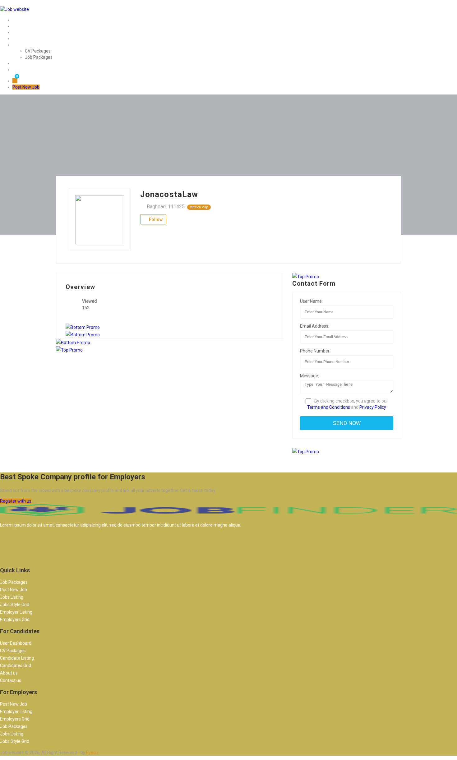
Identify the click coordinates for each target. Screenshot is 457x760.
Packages (22, 44)
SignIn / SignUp (27, 63)
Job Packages (39, 57)
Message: (309, 375)
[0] (14, 80)
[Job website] (14, 9)
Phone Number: (315, 350)
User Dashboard (15, 643)
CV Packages (38, 50)
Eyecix (92, 752)
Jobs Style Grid (14, 604)
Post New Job (25, 69)
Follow (155, 219)
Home (18, 19)
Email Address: (314, 326)
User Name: (311, 301)
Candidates (23, 38)
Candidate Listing (17, 658)
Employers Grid (15, 619)
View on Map (199, 207)
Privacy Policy (372, 407)
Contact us (10, 680)
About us (9, 672)
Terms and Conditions (328, 407)
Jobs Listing (11, 597)
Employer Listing (16, 612)
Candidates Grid (15, 665)
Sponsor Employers (31, 32)
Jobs (17, 26)
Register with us (15, 501)
